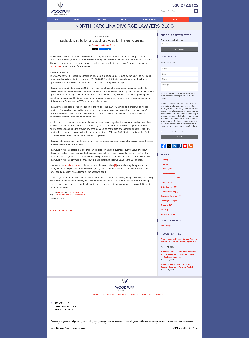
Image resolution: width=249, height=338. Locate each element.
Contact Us (176, 19)
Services (124, 19)
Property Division (171, 178)
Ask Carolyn (149, 19)
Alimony (166, 205)
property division (81, 195)
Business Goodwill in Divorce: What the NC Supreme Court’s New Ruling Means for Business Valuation (178, 254)
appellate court (72, 165)
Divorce (166, 169)
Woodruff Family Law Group (75, 328)
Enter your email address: (172, 40)
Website (78, 19)
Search (196, 11)
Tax (164, 210)
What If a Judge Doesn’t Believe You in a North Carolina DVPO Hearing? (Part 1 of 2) (179, 241)
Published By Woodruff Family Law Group (185, 5)
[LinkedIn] (174, 146)
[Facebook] (163, 146)
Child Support (169, 187)
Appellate (60, 192)
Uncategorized (169, 201)
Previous (55, 210)
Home (56, 19)
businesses (55, 66)
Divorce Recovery (170, 191)
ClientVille (168, 173)
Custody (167, 160)
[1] (115, 165)
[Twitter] (168, 146)
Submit (180, 137)
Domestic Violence (171, 196)
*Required (165, 93)
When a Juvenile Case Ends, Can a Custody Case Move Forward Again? (177, 265)
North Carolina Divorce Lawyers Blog (60, 8)
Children (167, 164)
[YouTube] (185, 146)
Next (73, 210)
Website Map (146, 295)
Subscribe (180, 49)
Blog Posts (158, 295)
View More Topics (168, 214)
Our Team (101, 19)
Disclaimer (121, 295)
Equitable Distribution (75, 192)
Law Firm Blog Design (185, 328)
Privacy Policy (108, 295)
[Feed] (190, 146)
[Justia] (179, 146)
